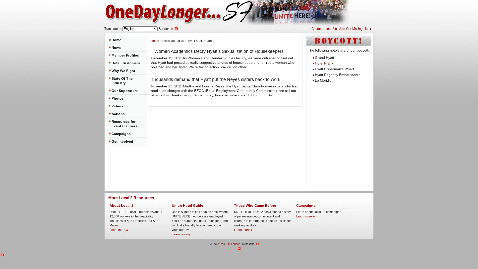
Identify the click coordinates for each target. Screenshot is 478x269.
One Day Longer (230, 243)
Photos (118, 98)
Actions (118, 114)
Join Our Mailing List (354, 29)
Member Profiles (125, 55)
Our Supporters (125, 91)
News (116, 48)
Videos (117, 106)
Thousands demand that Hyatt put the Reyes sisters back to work (215, 79)
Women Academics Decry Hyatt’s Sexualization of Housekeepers (219, 51)
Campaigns (121, 134)
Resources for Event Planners (124, 124)
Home (116, 40)
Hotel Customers (126, 63)
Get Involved (122, 141)
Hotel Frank (324, 63)
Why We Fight (123, 71)
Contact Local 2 (322, 29)
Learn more (117, 230)
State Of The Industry (122, 80)
